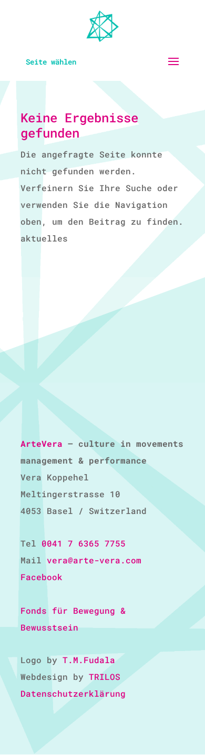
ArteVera (41, 443)
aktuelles (44, 238)
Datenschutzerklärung (73, 693)
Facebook (41, 576)
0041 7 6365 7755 (84, 543)
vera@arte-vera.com (94, 559)
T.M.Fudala (89, 659)
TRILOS (104, 676)
